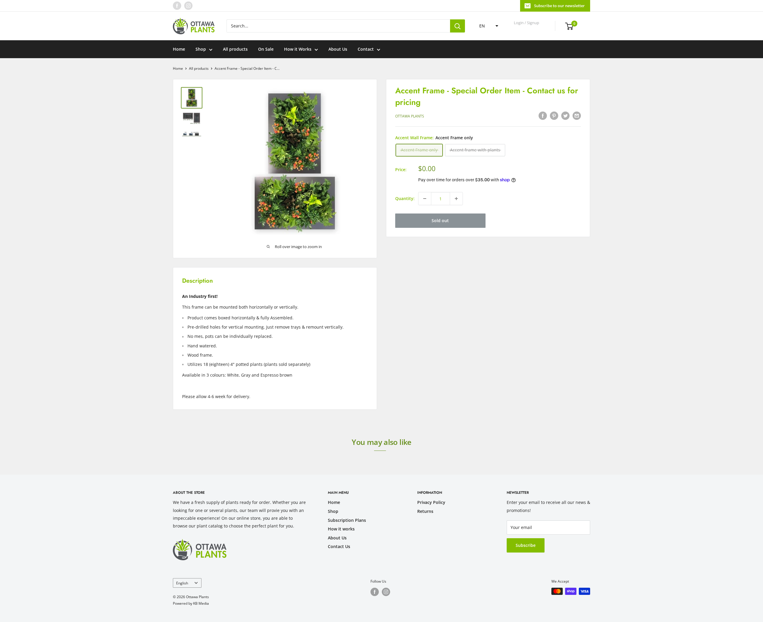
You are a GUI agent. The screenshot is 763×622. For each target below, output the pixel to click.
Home (179, 49)
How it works (341, 529)
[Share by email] (577, 115)
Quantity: (405, 198)
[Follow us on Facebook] (177, 5)
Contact (366, 49)
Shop (201, 49)
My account (527, 29)
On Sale (266, 49)
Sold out (440, 220)
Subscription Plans (347, 520)
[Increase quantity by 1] (456, 198)
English (182, 583)
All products (235, 49)
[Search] (457, 26)
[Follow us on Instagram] (188, 5)
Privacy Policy (431, 502)
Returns (425, 511)
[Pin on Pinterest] (554, 115)
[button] (487, 26)
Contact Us (339, 546)
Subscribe (526, 545)
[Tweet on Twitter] (565, 115)
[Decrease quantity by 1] (424, 198)
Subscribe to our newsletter (559, 5)
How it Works (297, 49)
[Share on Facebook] (543, 115)
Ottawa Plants (409, 116)
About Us (337, 49)
